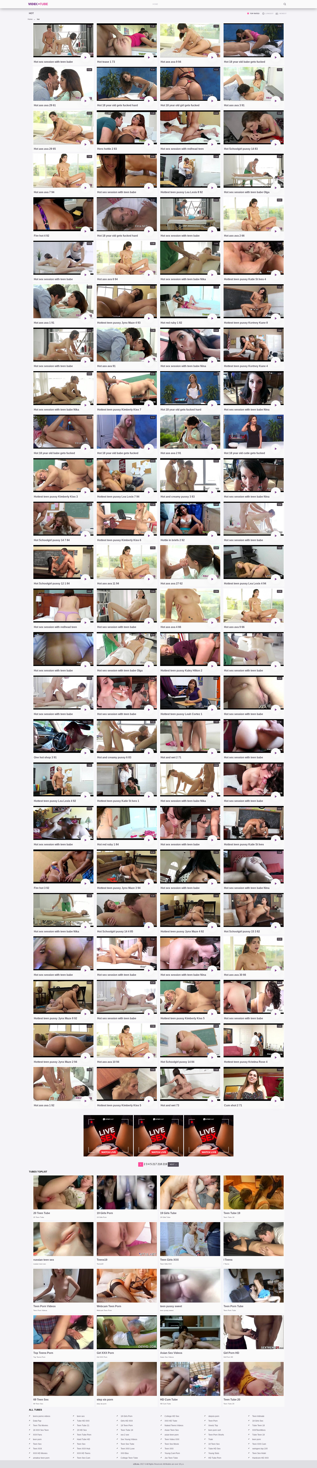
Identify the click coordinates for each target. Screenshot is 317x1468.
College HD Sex (172, 1416)
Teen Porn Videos (44, 1306)
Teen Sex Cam (83, 1458)
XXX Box (125, 1453)
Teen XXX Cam (259, 1444)
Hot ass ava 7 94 (44, 192)
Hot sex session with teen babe (53, 61)
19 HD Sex (82, 1430)
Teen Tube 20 (232, 1399)
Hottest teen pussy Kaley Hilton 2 (181, 670)
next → (173, 1164)
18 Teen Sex (214, 1444)
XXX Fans (37, 1435)
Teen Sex (37, 1444)
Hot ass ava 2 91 (171, 453)
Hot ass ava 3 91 (234, 105)
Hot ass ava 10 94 (108, 1061)
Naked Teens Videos (174, 1425)
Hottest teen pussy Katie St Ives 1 (118, 801)
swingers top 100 (260, 1448)
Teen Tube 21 (83, 1425)
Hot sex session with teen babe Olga (246, 192)
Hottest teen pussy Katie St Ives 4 (245, 279)
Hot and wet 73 (170, 1105)
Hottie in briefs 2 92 (173, 540)
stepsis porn (213, 1416)
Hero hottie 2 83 (107, 148)
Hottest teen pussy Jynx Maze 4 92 (182, 931)
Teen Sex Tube (127, 1444)
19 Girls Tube (168, 1213)
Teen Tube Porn (84, 1435)
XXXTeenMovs (258, 1430)
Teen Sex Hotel (259, 1453)
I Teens (228, 1259)
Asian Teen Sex (172, 1430)
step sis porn (105, 1399)
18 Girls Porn (126, 1416)
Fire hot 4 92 (41, 235)
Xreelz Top (213, 1425)
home (155, 4)
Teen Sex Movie (172, 1444)
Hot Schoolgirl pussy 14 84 (177, 1061)
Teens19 (102, 1259)
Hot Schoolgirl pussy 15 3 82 (242, 931)
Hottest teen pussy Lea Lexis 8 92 (182, 192)
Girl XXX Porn (105, 1353)
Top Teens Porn (43, 1353)
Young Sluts (213, 1453)
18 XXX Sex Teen (41, 1430)
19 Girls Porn (105, 1213)
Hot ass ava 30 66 (235, 974)
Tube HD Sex (214, 1448)
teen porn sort (214, 1430)
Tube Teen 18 (258, 1425)
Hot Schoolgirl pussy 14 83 (241, 148)
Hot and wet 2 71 (171, 757)
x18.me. (136, 1464)
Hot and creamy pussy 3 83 (178, 496)
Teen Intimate (258, 1416)
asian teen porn (172, 1435)
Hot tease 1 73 (106, 61)
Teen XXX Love (128, 1448)
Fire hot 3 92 (41, 888)
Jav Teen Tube (171, 1458)
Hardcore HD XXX (260, 1458)
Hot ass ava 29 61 (45, 105)
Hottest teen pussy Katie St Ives (244, 844)
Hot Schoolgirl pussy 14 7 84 (52, 540)
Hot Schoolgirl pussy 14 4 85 (115, 931)
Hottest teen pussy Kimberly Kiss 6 (119, 540)
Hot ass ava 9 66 (234, 627)
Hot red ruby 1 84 (108, 844)
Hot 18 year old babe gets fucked (244, 61)
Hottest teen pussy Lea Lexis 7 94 (118, 496)
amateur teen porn (41, 1458)
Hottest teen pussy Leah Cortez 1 (181, 714)
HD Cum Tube (169, 1399)
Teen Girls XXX (169, 1259)
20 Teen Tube (41, 1213)
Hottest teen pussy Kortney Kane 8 (246, 322)
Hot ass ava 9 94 (171, 61)
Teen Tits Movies (40, 1425)
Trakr (210, 1439)
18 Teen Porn (127, 1425)
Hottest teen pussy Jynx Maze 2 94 (55, 1061)
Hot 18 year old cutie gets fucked (244, 453)
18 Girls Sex (257, 1421)
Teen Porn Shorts (216, 1435)
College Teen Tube (129, 1458)
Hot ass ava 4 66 (171, 627)
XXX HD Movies (40, 1453)
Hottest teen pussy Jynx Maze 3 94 (119, 888)
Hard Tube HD (83, 1439)
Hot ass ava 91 (106, 366)
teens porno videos (41, 1416)
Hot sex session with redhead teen (182, 148)
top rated (254, 13)
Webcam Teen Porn (109, 1306)
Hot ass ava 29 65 (45, 148)
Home (30, 19)
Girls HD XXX (127, 1421)
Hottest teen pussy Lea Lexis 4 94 (245, 583)
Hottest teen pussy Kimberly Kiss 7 (119, 409)
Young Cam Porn (172, 1453)
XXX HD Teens (83, 1453)
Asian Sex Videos (171, 1353)
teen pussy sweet (171, 1306)
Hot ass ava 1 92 (44, 1105)
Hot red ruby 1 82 (171, 322)
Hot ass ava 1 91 (44, 322)
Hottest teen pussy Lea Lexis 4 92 (55, 801)
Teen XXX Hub (83, 1448)
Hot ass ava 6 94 (107, 279)
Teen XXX (37, 1448)
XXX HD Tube (171, 1421)
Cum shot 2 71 (233, 1105)
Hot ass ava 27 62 (172, 583)
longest (269, 13)
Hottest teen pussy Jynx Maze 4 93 (119, 322)
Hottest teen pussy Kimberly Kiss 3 (56, 496)
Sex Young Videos (129, 1439)
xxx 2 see (125, 1435)
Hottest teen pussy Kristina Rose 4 (245, 1061)
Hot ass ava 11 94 (108, 583)
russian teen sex (43, 1259)
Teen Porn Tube (233, 1306)
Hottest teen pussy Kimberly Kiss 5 (183, 1018)
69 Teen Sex (41, 1399)
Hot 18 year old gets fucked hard (117, 105)
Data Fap (37, 1421)
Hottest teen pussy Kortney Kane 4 (246, 366)
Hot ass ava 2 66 (234, 235)
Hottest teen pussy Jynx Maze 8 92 (55, 1018)
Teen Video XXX (172, 1439)
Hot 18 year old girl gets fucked (180, 105)
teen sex (81, 1416)
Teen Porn (213, 1421)
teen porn (37, 1439)
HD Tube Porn (214, 1458)
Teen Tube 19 (232, 1213)
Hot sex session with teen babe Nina (183, 366)
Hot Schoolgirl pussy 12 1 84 (52, 583)
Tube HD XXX (83, 1421)
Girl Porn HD (231, 1353)
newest (282, 13)
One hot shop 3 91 (45, 757)
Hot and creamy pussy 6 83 (114, 757)
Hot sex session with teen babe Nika (183, 279)
